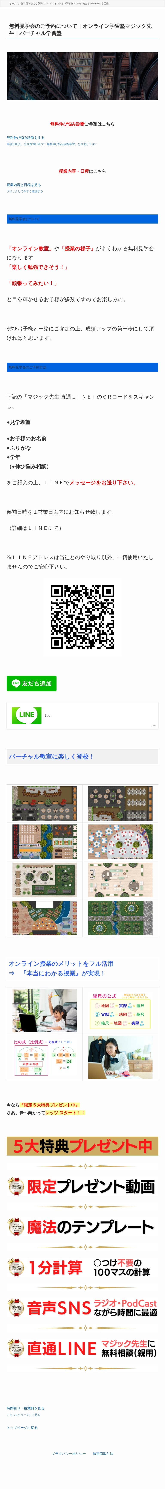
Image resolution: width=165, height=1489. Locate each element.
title (47, 715)
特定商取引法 (103, 1454)
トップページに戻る (22, 1428)
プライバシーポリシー (69, 1454)
